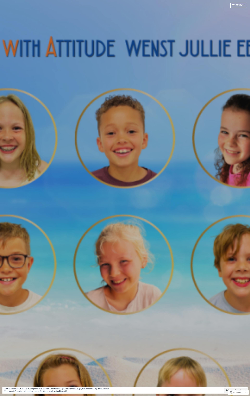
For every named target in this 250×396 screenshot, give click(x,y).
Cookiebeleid (61, 391)
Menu (240, 5)
